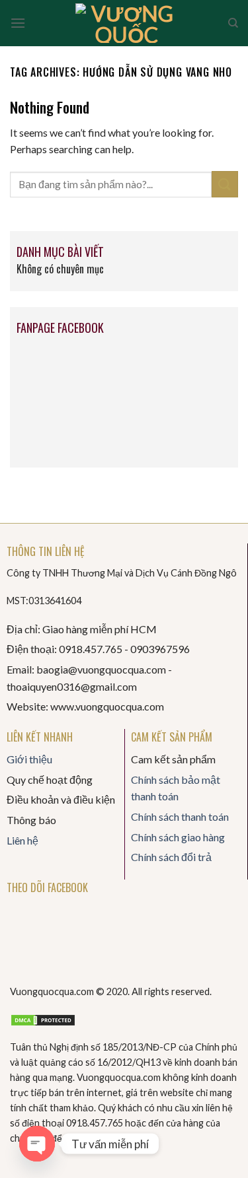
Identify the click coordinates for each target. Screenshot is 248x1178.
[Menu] (18, 23)
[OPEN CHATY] (37, 1143)
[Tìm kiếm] (233, 23)
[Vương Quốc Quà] (127, 23)
